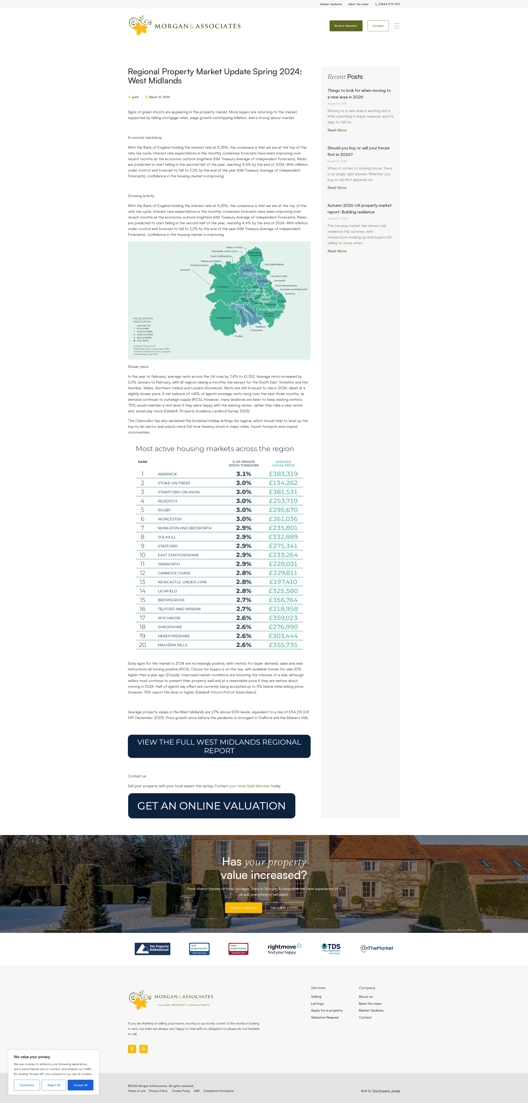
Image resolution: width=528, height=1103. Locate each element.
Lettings (317, 1003)
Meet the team (358, 4)
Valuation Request (325, 1017)
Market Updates (331, 4)
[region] (53, 1072)
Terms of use (136, 1090)
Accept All (80, 1085)
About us (366, 996)
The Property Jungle (386, 1090)
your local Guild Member (249, 786)
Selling (316, 996)
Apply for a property (327, 1010)
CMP (197, 1090)
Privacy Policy (158, 1090)
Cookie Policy (181, 1090)
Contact (365, 1017)
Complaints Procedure (218, 1090)
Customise (27, 1085)
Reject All (54, 1085)
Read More (337, 130)
